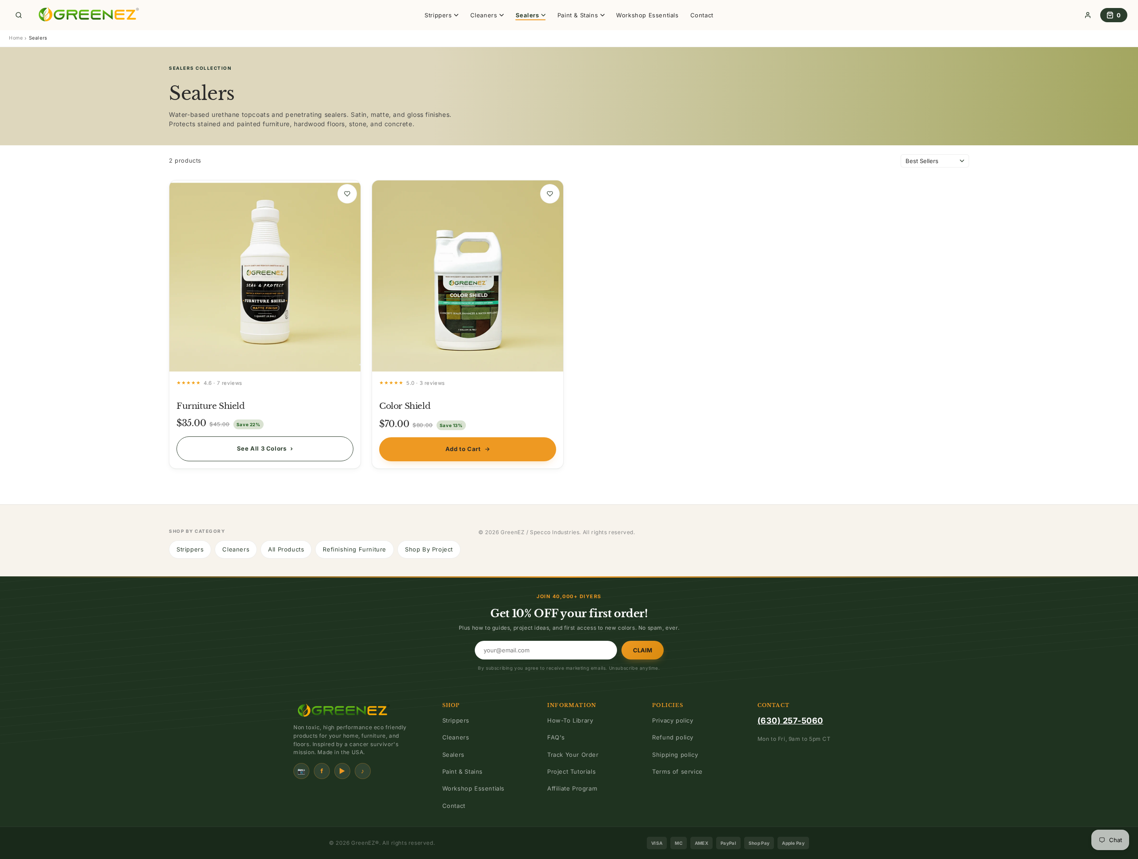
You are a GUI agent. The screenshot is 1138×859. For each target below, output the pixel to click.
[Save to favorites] (347, 194)
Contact (701, 15)
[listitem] (265, 324)
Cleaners (235, 549)
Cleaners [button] (483, 15)
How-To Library (570, 720)
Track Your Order (573, 754)
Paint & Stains (462, 771)
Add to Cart (467, 448)
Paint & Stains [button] (577, 15)
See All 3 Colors (265, 448)
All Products (286, 549)
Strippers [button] (438, 15)
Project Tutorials (571, 771)
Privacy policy (672, 720)
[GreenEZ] (87, 15)
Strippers (190, 549)
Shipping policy (675, 754)
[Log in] (1088, 15)
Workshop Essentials (647, 15)
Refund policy (672, 737)
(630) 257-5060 (790, 720)
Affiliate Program (572, 788)
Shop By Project (429, 549)
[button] (19, 15)
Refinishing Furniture (354, 549)
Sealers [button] (527, 15)
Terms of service (677, 771)
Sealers (453, 754)
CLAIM (642, 650)
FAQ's (556, 737)
